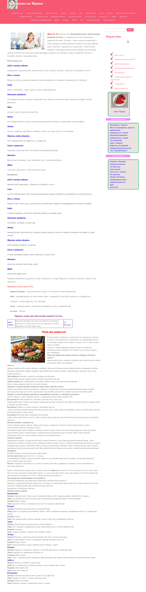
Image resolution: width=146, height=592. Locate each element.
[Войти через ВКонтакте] (116, 41)
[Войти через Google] (128, 42)
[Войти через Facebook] (120, 41)
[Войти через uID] (112, 41)
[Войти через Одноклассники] (132, 41)
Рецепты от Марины (28, 3)
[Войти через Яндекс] (124, 41)
